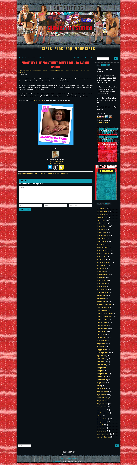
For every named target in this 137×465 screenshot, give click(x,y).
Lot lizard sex (100, 347)
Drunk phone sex (102, 283)
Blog (58, 49)
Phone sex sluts (101, 365)
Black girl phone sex (102, 226)
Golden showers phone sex (104, 316)
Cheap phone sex (102, 244)
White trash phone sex (103, 434)
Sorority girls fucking (103, 398)
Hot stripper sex (101, 334)
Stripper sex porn (102, 401)
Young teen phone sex (103, 437)
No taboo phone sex (85, 70)
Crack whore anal (102, 247)
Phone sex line (21, 72)
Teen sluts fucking (102, 413)
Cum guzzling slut (54, 70)
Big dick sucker (32, 70)
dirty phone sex (50, 173)
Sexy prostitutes (101, 389)
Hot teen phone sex (102, 337)
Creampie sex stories (103, 253)
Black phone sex (101, 229)
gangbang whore (59, 173)
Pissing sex (100, 371)
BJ (20, 70)
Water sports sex (101, 431)
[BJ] (55, 154)
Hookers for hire (101, 331)
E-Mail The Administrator (56, 461)
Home (61, 458)
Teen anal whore (101, 410)
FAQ (69, 49)
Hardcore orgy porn (102, 325)
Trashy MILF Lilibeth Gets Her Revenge (82, 57)
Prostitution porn (102, 380)
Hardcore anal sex (102, 322)
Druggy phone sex (102, 274)
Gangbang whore (69, 70)
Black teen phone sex (103, 235)
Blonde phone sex (102, 241)
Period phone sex (102, 359)
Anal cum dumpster (102, 211)
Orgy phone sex (101, 356)
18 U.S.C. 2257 (64, 458)
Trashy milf (100, 425)
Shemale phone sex (102, 392)
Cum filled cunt (46, 70)
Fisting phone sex (102, 295)
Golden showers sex (102, 319)
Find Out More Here (103, 122)
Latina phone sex (102, 340)
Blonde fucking (101, 238)
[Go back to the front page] (68, 24)
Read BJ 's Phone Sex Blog (55, 163)
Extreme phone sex (102, 292)
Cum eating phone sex (103, 262)
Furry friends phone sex (104, 304)
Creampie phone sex (103, 250)
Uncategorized (101, 428)
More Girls (85, 49)
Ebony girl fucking (102, 289)
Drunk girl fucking (102, 280)
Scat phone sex (101, 383)
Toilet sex (99, 416)
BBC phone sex (101, 217)
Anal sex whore (25, 70)
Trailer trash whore (102, 419)
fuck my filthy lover (38, 100)
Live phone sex (77, 70)
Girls (47, 49)
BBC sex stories (101, 220)
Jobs (76, 458)
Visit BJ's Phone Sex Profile (55, 161)
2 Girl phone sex (101, 208)
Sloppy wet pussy (101, 395)
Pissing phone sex (102, 368)
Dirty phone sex (61, 70)
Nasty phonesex (101, 350)
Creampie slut (101, 256)
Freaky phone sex (102, 301)
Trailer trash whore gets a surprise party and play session (33, 57)
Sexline (99, 386)
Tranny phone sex (102, 422)
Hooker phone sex (102, 328)
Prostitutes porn (101, 377)
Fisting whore (101, 298)
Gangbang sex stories (103, 307)
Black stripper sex (102, 232)
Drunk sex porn (101, 286)
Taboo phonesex (101, 407)
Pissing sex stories (102, 374)
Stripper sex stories (102, 404)
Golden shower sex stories (104, 313)
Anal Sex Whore (24, 173)
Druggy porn (100, 277)
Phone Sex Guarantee (71, 458)
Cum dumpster (39, 70)
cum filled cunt (42, 173)
